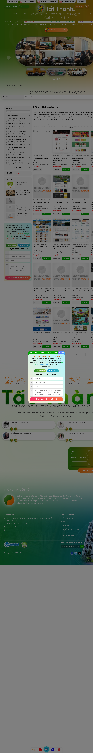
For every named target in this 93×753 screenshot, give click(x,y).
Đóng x (61, 352)
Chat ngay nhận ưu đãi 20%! (46, 399)
